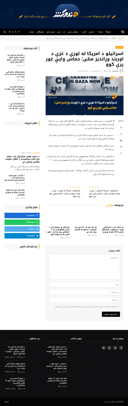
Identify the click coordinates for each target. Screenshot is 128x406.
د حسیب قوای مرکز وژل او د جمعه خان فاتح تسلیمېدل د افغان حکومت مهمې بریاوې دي (22, 159)
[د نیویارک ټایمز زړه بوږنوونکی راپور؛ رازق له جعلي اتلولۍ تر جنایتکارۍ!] (33, 90)
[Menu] (122, 32)
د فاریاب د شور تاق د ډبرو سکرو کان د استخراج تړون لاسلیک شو (14, 177)
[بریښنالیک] (121, 140)
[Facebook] (121, 127)
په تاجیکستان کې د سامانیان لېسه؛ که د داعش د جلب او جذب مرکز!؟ (16, 107)
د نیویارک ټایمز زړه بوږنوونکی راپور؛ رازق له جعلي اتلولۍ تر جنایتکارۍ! (15, 90)
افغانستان (36, 153)
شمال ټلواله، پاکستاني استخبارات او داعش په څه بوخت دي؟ (15, 74)
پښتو (32, 32)
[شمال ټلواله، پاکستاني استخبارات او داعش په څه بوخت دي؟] (33, 75)
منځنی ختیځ (119, 47)
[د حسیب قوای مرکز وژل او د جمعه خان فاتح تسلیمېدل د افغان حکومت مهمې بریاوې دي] (22, 139)
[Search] (5, 32)
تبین (59, 32)
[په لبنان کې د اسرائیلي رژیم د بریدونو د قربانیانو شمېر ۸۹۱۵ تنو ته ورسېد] (112, 217)
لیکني (84, 32)
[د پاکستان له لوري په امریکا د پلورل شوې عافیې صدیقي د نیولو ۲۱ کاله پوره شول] (33, 58)
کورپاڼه (108, 32)
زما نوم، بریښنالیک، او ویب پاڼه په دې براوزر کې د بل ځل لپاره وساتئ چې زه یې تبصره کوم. (86, 306)
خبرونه (100, 32)
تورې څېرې (50, 32)
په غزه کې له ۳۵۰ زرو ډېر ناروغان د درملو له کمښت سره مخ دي (85, 229)
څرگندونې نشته (94, 71)
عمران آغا (115, 71)
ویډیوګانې (40, 32)
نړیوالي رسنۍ (73, 32)
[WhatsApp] (121, 153)
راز (64, 32)
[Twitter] (121, 134)
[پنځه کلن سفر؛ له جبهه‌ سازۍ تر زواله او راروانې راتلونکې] (33, 193)
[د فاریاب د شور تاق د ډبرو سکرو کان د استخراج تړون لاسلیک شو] (33, 179)
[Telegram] (121, 146)
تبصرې (91, 32)
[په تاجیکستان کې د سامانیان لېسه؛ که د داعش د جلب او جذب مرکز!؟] (33, 107)
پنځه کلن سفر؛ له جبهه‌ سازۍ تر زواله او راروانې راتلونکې (15, 192)
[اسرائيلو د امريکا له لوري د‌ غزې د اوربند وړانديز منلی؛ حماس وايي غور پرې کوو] (85, 95)
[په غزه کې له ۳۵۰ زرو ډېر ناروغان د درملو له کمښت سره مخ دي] (84, 217)
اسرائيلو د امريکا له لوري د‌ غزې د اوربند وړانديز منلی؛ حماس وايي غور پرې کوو (104, 193)
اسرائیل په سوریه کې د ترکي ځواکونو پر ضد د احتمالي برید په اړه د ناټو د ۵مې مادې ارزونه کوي (57, 231)
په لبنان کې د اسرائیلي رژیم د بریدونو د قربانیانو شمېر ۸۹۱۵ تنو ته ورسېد (113, 229)
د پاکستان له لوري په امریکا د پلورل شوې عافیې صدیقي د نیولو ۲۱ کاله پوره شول (16, 58)
